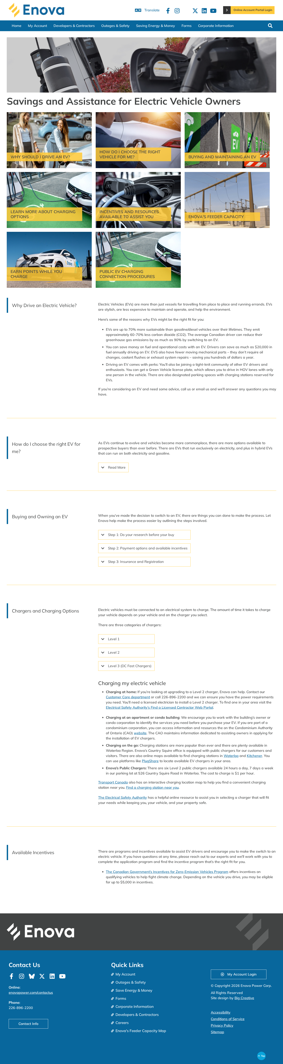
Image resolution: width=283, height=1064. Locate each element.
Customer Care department (128, 697)
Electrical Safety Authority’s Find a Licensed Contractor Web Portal (159, 707)
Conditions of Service (227, 1019)
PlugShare (150, 761)
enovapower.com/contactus (31, 992)
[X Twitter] (195, 11)
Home (16, 25)
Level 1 (114, 639)
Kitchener (254, 756)
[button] (270, 26)
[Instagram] (177, 11)
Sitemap (217, 1032)
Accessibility (220, 1012)
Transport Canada (113, 782)
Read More (117, 467)
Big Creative (244, 998)
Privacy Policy (222, 1025)
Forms (187, 25)
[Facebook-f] (168, 11)
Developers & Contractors (74, 25)
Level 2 (114, 652)
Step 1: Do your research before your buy (141, 534)
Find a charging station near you (152, 787)
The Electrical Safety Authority (122, 797)
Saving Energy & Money (155, 25)
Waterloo (231, 756)
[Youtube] (213, 11)
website (140, 733)
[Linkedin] (204, 11)
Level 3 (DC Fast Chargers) (130, 666)
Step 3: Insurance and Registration (136, 561)
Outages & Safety (115, 25)
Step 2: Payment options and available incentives (148, 548)
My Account (37, 25)
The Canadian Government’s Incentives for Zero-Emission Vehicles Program (167, 872)
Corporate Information (216, 25)
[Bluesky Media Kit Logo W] (31, 976)
